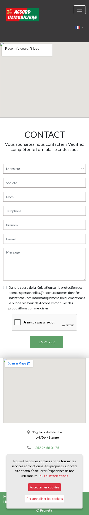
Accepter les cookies (44, 487)
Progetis (46, 510)
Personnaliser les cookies (44, 499)
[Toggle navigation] (80, 9)
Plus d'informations (53, 476)
